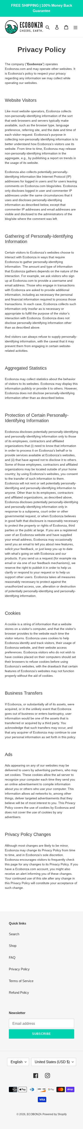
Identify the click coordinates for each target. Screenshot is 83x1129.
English (17, 1062)
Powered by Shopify (54, 1114)
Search (14, 934)
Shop (12, 946)
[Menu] (75, 27)
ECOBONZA (34, 1114)
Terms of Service (21, 981)
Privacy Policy (19, 969)
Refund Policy (19, 992)
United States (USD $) (52, 1062)
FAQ (12, 957)
